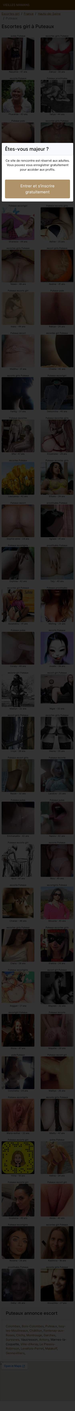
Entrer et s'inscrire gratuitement (37, 189)
